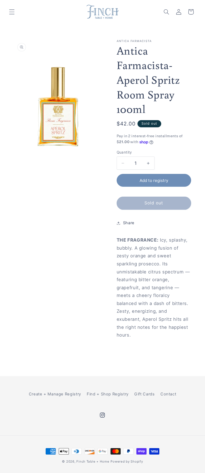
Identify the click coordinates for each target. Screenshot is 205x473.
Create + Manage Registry (55, 394)
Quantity (124, 152)
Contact (168, 394)
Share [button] (129, 222)
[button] (12, 12)
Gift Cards (144, 394)
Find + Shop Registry (108, 394)
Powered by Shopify (127, 461)
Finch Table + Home (92, 461)
